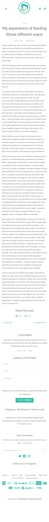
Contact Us (5, 475)
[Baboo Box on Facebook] (24, 457)
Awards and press (30, 475)
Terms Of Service (17, 478)
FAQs (21, 475)
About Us (14, 475)
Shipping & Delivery (32, 478)
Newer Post (40, 323)
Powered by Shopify (35, 499)
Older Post (8, 323)
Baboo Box (23, 499)
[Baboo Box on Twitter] (20, 457)
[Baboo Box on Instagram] (29, 457)
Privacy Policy (42, 475)
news (24, 23)
